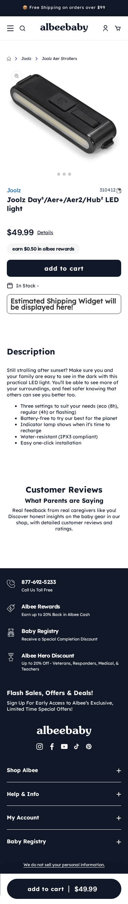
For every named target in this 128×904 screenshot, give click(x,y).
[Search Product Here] (22, 28)
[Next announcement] (118, 8)
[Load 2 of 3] (64, 174)
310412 (108, 190)
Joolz (26, 58)
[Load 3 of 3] (69, 174)
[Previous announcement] (9, 8)
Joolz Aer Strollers (59, 58)
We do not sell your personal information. (64, 864)
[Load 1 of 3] (58, 174)
